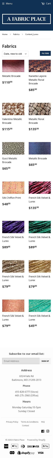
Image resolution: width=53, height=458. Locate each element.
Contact (25, 425)
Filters (45, 53)
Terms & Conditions (29, 422)
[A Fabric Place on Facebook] (42, 431)
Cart (48, 3)
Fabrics (16, 34)
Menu (9, 3)
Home (5, 34)
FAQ (43, 422)
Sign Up (45, 361)
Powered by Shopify (36, 440)
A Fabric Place (18, 440)
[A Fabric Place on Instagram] (47, 431)
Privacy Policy (12, 422)
